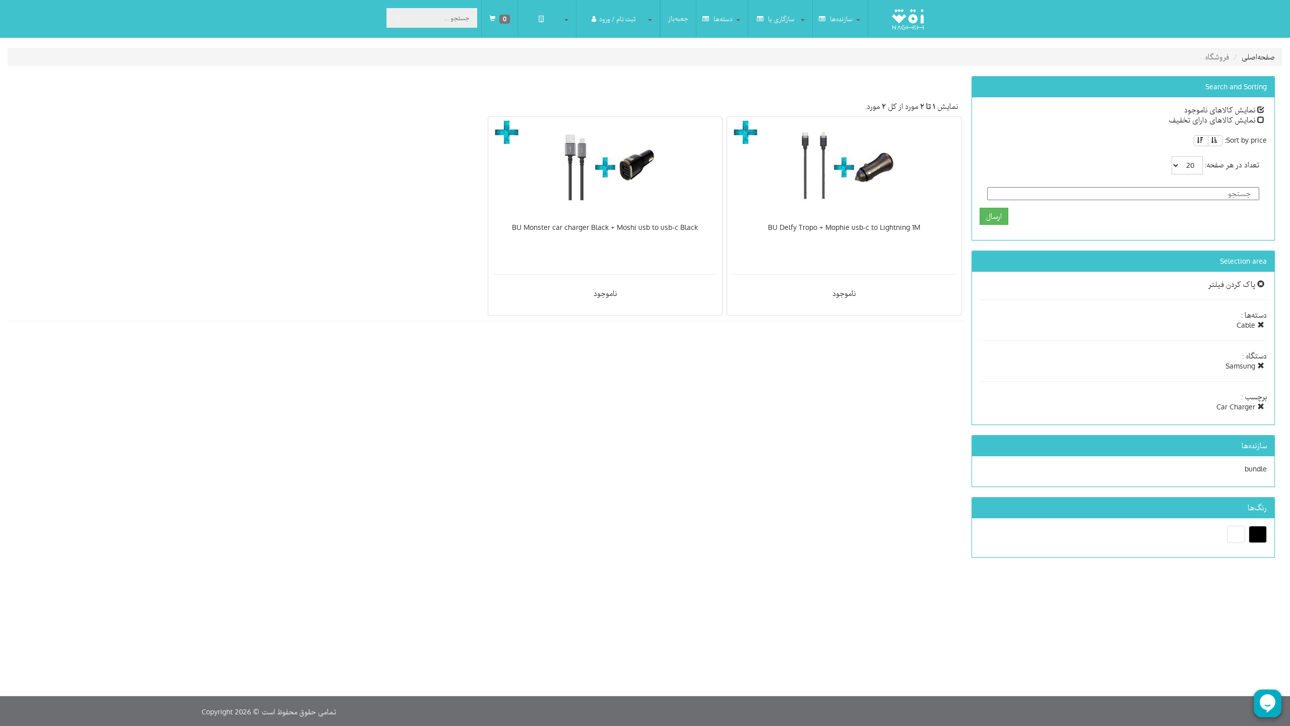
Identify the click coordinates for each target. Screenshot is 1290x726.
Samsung (1241, 366)
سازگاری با (780, 19)
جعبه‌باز (678, 19)
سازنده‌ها (840, 19)
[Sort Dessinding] (1201, 140)
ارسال (994, 216)
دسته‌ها (722, 19)
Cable (1247, 325)
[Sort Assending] (1215, 140)
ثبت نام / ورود (617, 19)
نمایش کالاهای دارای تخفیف (1213, 120)
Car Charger (1236, 407)
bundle (1256, 469)
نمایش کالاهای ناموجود (1220, 110)
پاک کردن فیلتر (1232, 284)
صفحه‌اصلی (1258, 57)
